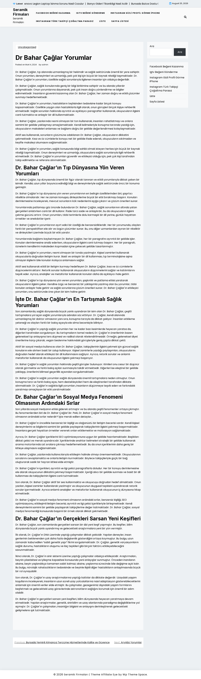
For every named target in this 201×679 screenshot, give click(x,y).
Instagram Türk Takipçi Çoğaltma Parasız (65, 21)
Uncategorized (27, 47)
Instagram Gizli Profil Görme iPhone (135, 12)
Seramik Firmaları (21, 12)
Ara (152, 46)
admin (45, 65)
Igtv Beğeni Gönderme (90, 12)
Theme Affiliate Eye (104, 674)
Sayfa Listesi (120, 21)
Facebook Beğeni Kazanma (53, 12)
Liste (102, 21)
